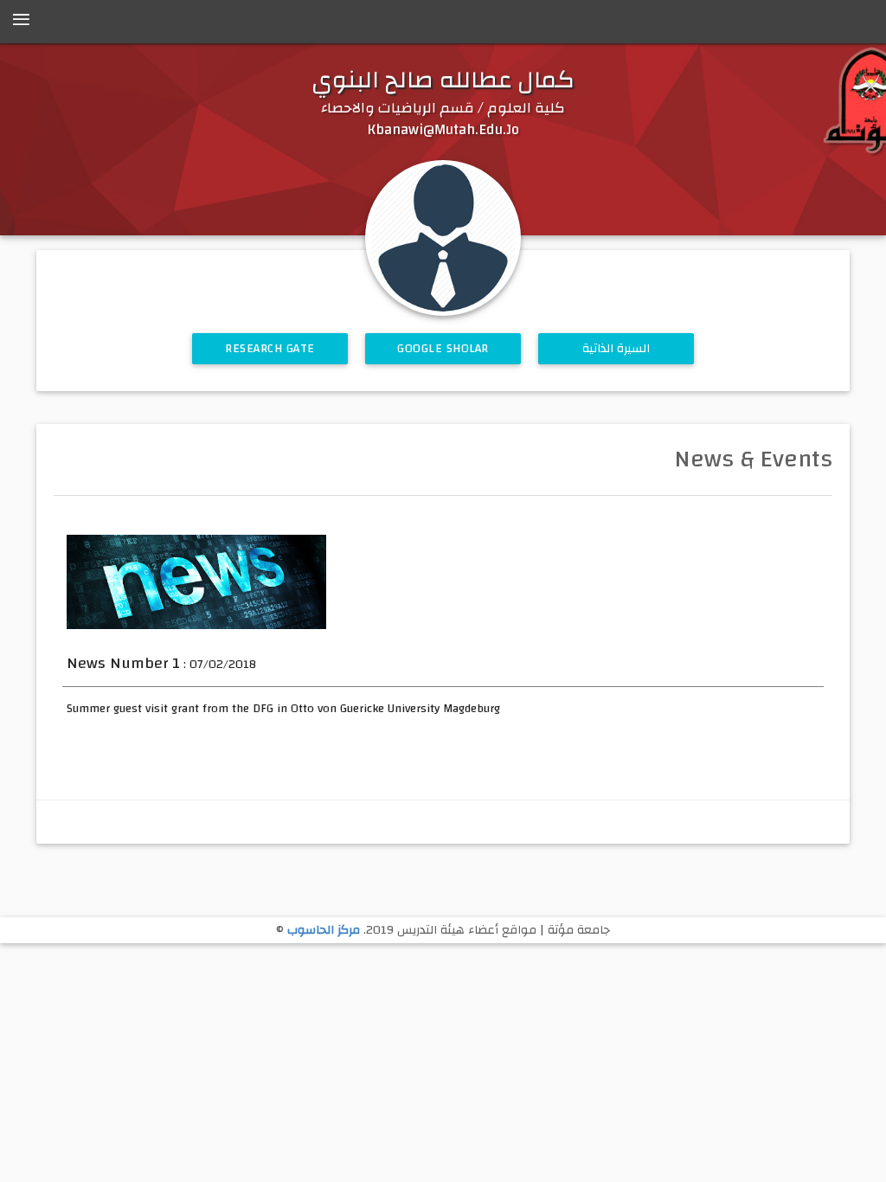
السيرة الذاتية (616, 348)
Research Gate (270, 348)
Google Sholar (443, 348)
